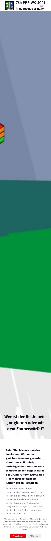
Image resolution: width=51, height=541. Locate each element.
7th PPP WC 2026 (31, 2)
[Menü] (41, 5)
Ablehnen (34, 536)
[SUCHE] (47, 6)
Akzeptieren (18, 536)
